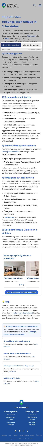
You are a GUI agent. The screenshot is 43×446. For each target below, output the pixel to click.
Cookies (30, 439)
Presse (15, 435)
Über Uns (39, 435)
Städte (32, 435)
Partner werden (24, 435)
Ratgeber (4, 435)
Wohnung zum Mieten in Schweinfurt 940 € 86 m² (13, 278)
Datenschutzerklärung (34, 49)
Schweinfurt (11, 415)
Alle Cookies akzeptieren (11, 45)
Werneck (11, 424)
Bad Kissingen (10, 417)
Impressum (13, 439)
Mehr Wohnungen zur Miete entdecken (21, 292)
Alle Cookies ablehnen (31, 45)
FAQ (9, 435)
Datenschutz (22, 439)
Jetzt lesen (12, 371)
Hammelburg (11, 422)
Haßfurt (10, 419)
